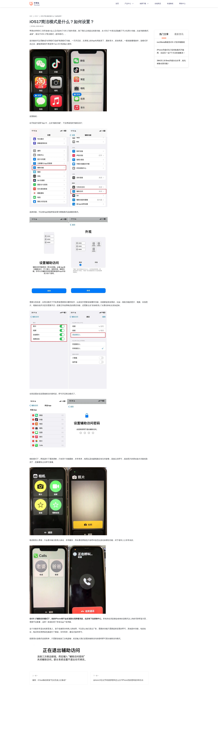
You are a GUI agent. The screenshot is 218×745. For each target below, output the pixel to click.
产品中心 (128, 3)
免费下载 (143, 3)
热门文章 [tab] (163, 34)
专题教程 (170, 3)
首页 (117, 3)
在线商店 (158, 3)
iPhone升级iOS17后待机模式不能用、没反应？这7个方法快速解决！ (171, 51)
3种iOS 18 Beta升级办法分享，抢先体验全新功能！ (171, 62)
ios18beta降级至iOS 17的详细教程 (171, 42)
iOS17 (36, 16)
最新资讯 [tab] (178, 34)
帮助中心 (182, 3)
